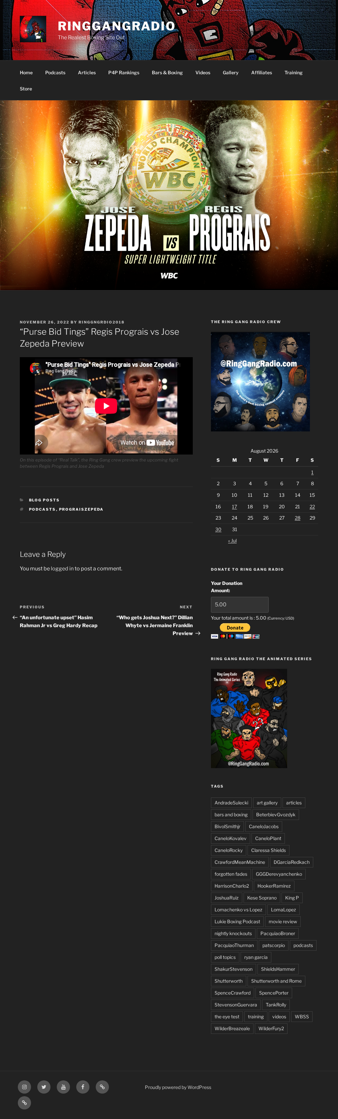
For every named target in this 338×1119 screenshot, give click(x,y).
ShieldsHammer (278, 969)
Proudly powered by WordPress (178, 1087)
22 (312, 506)
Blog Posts (44, 500)
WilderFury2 (271, 1028)
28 (297, 518)
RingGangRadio (117, 26)
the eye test (227, 1016)
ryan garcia (256, 957)
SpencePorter (273, 993)
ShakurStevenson (234, 969)
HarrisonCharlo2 (232, 886)
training (256, 1016)
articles (294, 802)
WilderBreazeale (232, 1028)
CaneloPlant (268, 838)
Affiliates (261, 72)
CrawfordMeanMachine (240, 862)
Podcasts (55, 72)
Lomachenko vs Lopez (238, 909)
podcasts (42, 509)
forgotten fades (231, 874)
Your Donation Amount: (226, 586)
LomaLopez (283, 909)
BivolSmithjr (227, 826)
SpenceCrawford (233, 993)
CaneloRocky (229, 850)
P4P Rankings (123, 72)
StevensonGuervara (236, 1004)
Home (26, 72)
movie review (283, 921)
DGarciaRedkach (292, 862)
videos (279, 1016)
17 (234, 506)
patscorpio (273, 945)
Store (26, 88)
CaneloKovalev (231, 838)
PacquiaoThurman (234, 945)
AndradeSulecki (231, 802)
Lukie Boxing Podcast (237, 921)
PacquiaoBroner (277, 933)
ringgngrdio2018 (102, 322)
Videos (202, 72)
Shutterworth (229, 981)
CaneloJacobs (264, 826)
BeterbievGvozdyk (275, 814)
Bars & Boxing (167, 72)
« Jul (232, 540)
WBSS (302, 1016)
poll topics (225, 957)
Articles (87, 72)
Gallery (231, 72)
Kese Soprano (262, 897)
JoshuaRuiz (227, 897)
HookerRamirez (274, 886)
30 (218, 529)
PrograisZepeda (81, 509)
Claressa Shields (268, 850)
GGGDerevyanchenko (279, 874)
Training (294, 72)
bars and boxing (231, 814)
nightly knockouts (233, 933)
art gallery (267, 802)
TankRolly (276, 1004)
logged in (62, 568)
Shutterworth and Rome (276, 981)
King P (292, 897)
